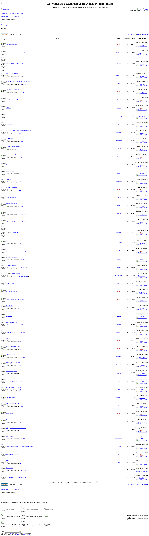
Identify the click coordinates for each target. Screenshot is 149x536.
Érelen (119, 259)
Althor (119, 148)
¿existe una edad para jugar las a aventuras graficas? (18, 130)
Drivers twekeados (10, 397)
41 (21, 76)
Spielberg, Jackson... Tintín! (13, 363)
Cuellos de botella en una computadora (15, 332)
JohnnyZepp (119, 116)
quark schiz (119, 332)
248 (24, 276)
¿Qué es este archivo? (11, 197)
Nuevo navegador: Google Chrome (14, 381)
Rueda (119, 44)
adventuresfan (118, 140)
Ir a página (131, 34)
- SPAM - (8, 108)
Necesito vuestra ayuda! (12, 99)
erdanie (142, 463)
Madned (119, 63)
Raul (142, 181)
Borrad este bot (9, 165)
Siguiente (145, 34)
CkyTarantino (119, 364)
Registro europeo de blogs (12, 454)
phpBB (11, 533)
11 (142, 34)
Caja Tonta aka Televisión (12, 89)
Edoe (119, 462)
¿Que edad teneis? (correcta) (18, 154)
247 (22, 276)
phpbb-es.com (26, 534)
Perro (119, 124)
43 (25, 76)
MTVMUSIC (9, 338)
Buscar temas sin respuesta (7, 13)
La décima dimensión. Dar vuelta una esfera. (17, 477)
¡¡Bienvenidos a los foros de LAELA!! (15, 52)
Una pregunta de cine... (11, 265)
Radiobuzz (119, 52)
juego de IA (9, 316)
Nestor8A (118, 205)
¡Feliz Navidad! (10, 171)
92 (23, 84)
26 (25, 259)
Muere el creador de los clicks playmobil (16, 299)
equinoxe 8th (142, 116)
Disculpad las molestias (11, 44)
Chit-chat (17, 16)
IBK (142, 214)
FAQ (140, 9)
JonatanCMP (119, 242)
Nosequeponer (141, 276)
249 (27, 276)
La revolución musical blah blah (14, 211)
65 (25, 92)
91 (21, 84)
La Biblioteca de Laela (11, 257)
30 (21, 268)
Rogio (141, 149)
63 (21, 92)
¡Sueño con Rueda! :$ (11, 322)
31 (23, 268)
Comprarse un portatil (11, 371)
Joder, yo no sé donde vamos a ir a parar (16, 428)
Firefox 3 (8, 460)
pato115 (142, 141)
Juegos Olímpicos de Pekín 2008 (14, 403)
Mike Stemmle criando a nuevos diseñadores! (17, 221)
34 (21, 470)
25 (23, 259)
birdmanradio (119, 132)
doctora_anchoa (119, 275)
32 (25, 268)
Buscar (146, 9)
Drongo (142, 84)
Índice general (4, 16)
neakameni (119, 181)
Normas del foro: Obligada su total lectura (16, 63)
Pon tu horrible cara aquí (12, 73)
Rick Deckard (141, 357)
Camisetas (8, 179)
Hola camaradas (10, 116)
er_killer (119, 267)
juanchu (119, 165)
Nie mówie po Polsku (11, 187)
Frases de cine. (9, 468)
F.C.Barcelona (9, 240)
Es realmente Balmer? (11, 291)
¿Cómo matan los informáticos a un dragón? (17, 251)
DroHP (119, 197)
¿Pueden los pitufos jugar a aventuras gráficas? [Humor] (19, 446)
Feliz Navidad (9, 306)
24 (21, 259)
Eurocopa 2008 (10, 436)
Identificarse (6, 9)
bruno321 (119, 213)
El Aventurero (141, 365)
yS (136, 471)
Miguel (142, 76)
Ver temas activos (19, 13)
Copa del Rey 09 (10, 283)
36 (25, 470)
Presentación (9, 124)
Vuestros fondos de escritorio (13, 146)
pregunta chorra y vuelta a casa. (13, 387)
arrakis (141, 92)
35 (23, 470)
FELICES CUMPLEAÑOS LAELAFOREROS (18, 81)
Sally (119, 405)
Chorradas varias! (15, 273)
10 (24, 214)
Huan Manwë (17, 534)
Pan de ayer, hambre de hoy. (13, 346)
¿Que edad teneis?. (16, 232)
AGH (118, 251)
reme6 (141, 165)
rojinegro (119, 83)
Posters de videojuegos (11, 419)
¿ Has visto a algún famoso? (13, 354)
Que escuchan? (9, 138)
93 (25, 84)
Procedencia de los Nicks (12, 203)
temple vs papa (9, 413)
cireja (8, 28)
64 (23, 92)
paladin (142, 45)
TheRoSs (119, 99)
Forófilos (11, 16)
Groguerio (141, 292)
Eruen (118, 421)
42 (23, 76)
